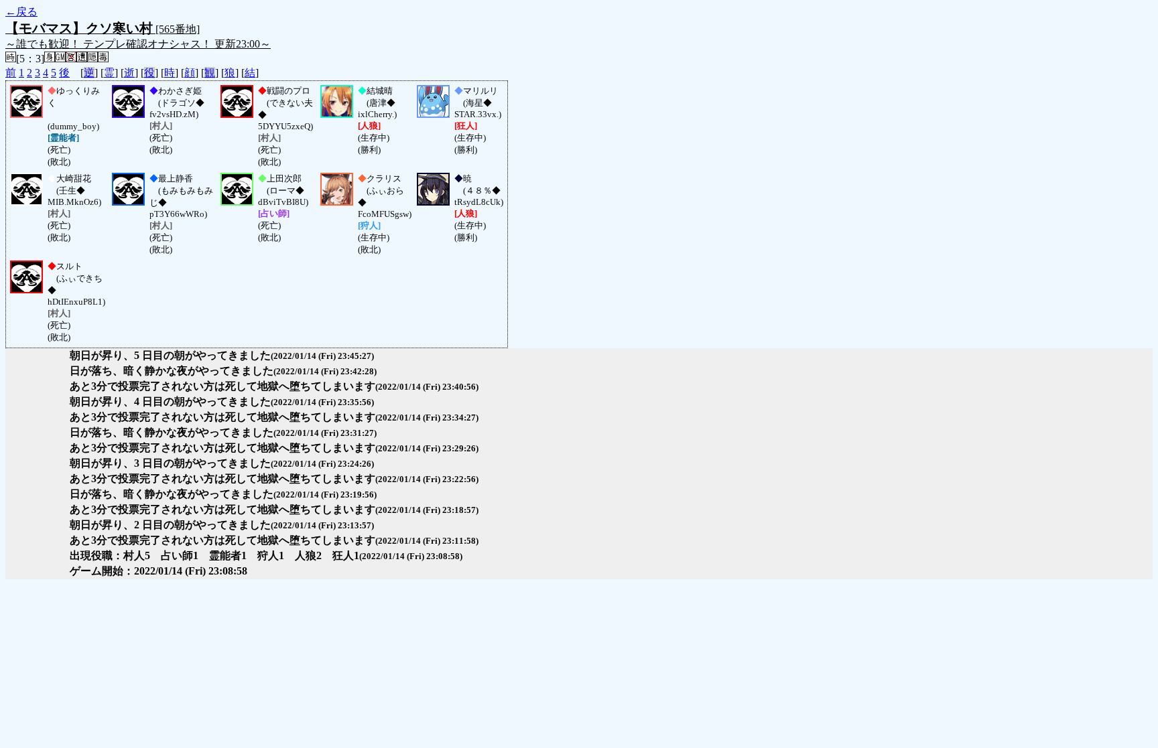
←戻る (21, 11)
